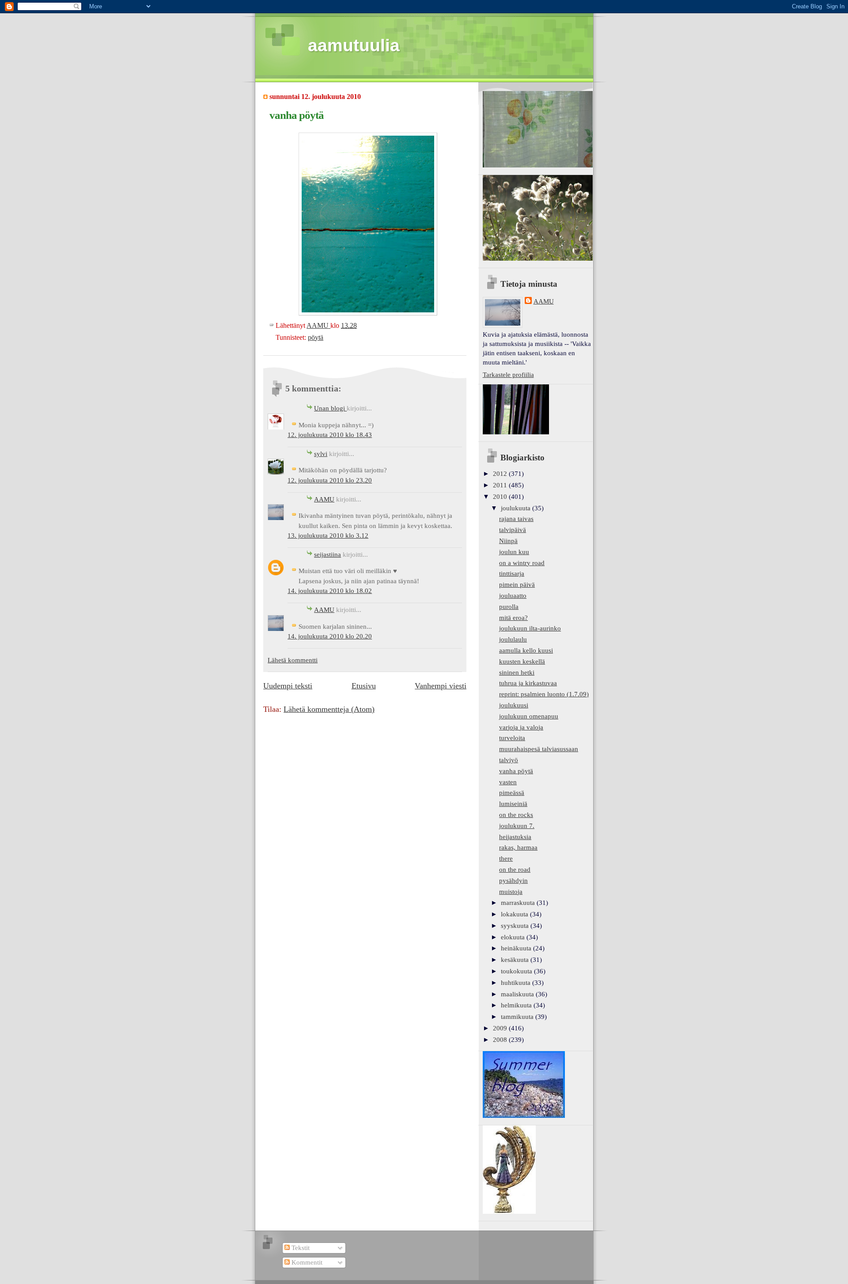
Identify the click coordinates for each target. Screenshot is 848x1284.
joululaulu (513, 639)
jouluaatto (512, 595)
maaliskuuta (518, 994)
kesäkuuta (515, 959)
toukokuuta (517, 971)
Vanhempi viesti (440, 685)
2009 (501, 1028)
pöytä (315, 337)
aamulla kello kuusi (526, 650)
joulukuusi (513, 705)
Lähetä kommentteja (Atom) (329, 709)
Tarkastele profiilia (508, 374)
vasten (508, 782)
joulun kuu (514, 551)
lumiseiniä (513, 803)
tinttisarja (511, 573)
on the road (514, 869)
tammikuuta (518, 1016)
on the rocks (516, 814)
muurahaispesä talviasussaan (538, 748)
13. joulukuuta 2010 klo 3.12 (328, 535)
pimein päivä (517, 584)
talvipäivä (512, 529)
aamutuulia (354, 45)
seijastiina (327, 554)
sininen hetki (516, 672)
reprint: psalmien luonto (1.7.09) (544, 694)
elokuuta (513, 937)
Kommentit (306, 1262)
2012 (501, 473)
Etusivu (364, 685)
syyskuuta (515, 925)
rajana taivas (516, 518)
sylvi (320, 453)
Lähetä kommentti (293, 660)
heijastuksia (515, 836)
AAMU (324, 499)
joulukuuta (516, 508)
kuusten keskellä (522, 661)
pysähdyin (513, 880)
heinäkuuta (517, 948)
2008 (501, 1039)
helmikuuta (517, 1005)
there (506, 858)
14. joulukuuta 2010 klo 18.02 (330, 590)
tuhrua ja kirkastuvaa (528, 683)
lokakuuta (515, 914)
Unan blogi (330, 408)
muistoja (510, 891)
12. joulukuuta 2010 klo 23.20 (330, 480)
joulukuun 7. (516, 825)
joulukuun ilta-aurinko (530, 628)
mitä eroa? (513, 617)
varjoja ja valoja (521, 727)
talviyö (508, 760)
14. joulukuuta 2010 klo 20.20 (330, 636)
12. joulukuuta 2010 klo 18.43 (330, 434)
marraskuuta (519, 902)
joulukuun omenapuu (528, 716)
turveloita (512, 737)
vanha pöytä (516, 771)
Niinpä (508, 540)
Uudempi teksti (287, 685)
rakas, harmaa (518, 847)
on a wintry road (522, 562)
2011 (501, 485)
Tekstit (300, 1247)
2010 (501, 496)
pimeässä (511, 792)
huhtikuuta (516, 982)
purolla (509, 606)
